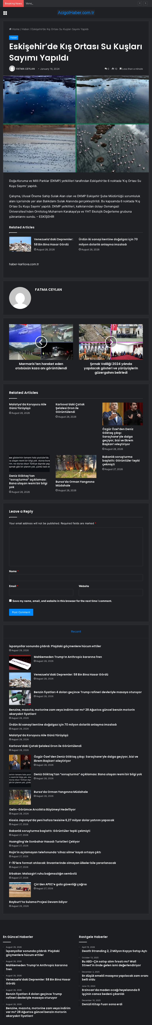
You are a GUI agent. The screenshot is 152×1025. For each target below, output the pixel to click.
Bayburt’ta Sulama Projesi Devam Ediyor (38, 902)
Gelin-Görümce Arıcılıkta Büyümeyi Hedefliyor (42, 809)
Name (14, 571)
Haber (25, 29)
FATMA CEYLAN (25, 68)
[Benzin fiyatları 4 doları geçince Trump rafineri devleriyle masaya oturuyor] (20, 697)
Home (15, 29)
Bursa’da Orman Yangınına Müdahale (75, 483)
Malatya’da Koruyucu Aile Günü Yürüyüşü (27, 406)
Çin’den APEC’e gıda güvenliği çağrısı (60, 884)
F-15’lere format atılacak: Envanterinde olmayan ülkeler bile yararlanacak (62, 863)
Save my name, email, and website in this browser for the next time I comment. (62, 600)
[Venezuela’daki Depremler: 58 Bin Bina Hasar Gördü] (20, 244)
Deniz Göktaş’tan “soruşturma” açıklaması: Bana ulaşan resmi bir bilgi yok (28, 481)
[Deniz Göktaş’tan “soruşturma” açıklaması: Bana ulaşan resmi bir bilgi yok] (29, 463)
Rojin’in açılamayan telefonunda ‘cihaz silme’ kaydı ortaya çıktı (55, 852)
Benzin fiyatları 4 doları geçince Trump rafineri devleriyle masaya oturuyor (88, 692)
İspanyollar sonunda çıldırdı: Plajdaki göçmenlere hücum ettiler (55, 646)
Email (13, 586)
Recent (76, 631)
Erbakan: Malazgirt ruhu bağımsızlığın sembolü (43, 874)
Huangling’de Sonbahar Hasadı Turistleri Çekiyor (44, 842)
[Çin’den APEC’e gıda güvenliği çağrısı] (20, 889)
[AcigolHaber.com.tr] (76, 12)
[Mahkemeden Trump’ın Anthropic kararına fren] (20, 662)
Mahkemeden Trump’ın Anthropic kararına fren (68, 657)
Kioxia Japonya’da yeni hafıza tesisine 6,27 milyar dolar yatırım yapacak (61, 820)
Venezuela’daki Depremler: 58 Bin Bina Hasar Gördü (57, 3)
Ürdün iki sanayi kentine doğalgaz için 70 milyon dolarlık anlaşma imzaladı (63, 725)
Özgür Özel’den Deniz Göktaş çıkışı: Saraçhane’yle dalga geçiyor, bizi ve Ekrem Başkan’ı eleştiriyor (117, 436)
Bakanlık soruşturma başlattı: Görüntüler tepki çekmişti (121, 460)
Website (84, 586)
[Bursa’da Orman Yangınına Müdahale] (76, 466)
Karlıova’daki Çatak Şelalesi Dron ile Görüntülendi (70, 408)
